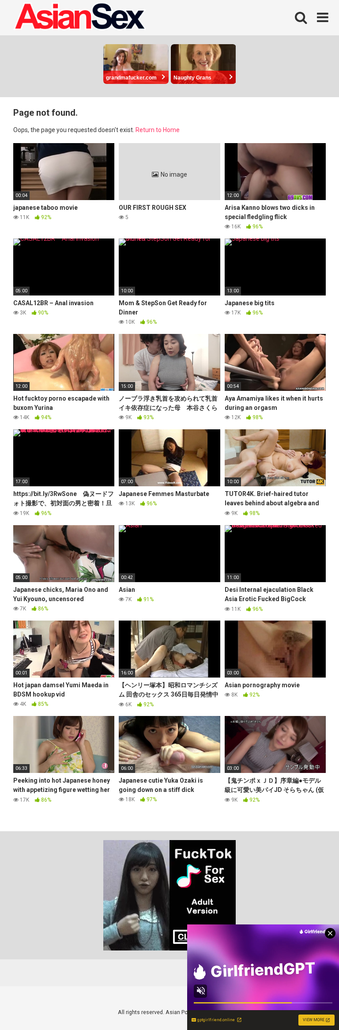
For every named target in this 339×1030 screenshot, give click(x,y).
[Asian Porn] (79, 17)
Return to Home (158, 129)
